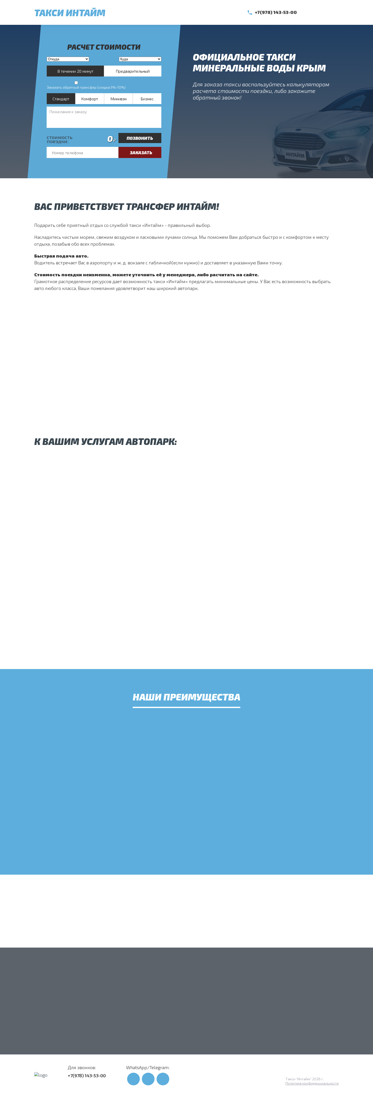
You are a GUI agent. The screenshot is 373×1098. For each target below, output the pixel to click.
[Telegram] (323, 12)
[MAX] (335, 12)
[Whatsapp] (312, 12)
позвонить (140, 138)
